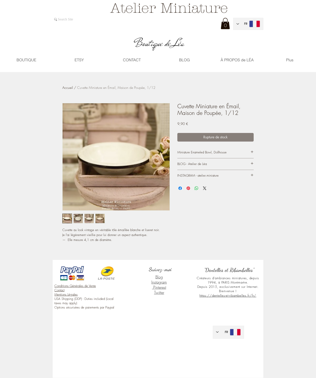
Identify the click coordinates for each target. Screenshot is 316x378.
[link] (225, 23)
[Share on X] (204, 188)
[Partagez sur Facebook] (180, 188)
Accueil (67, 87)
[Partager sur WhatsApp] (196, 188)
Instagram (159, 282)
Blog (159, 276)
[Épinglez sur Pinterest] (188, 188)
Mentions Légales (66, 294)
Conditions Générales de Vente (75, 286)
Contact (59, 290)
